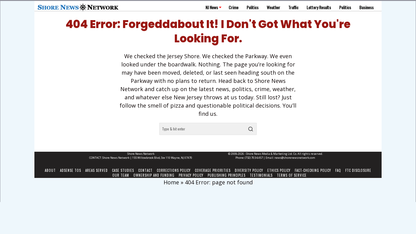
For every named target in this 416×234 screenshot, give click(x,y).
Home (171, 182)
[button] (251, 129)
